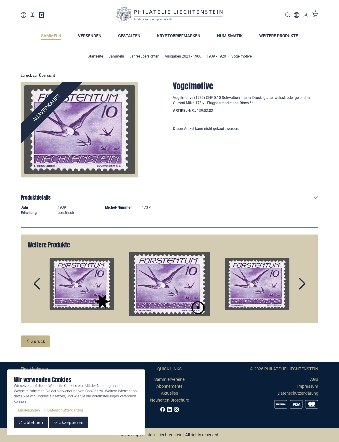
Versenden (89, 35)
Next (291, 287)
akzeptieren (70, 422)
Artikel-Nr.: (184, 110)
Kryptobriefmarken (178, 35)
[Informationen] (32, 16)
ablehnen (33, 422)
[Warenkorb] (315, 15)
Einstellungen (28, 410)
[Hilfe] (23, 16)
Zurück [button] (37, 341)
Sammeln (51, 35)
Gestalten (129, 35)
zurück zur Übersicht (38, 75)
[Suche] (287, 15)
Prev (47, 287)
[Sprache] (296, 16)
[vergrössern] (79, 129)
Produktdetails (36, 197)
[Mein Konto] (306, 16)
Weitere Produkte (278, 35)
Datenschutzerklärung (64, 410)
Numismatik (230, 35)
